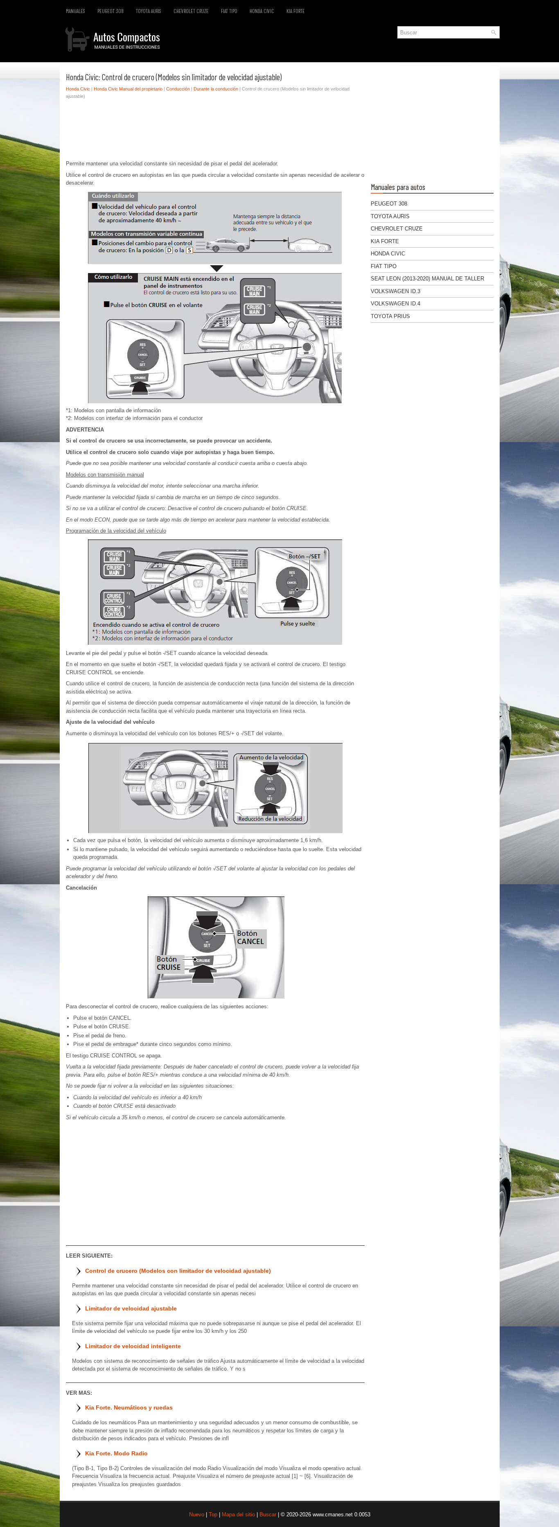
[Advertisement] (215, 131)
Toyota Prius (390, 316)
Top (213, 1514)
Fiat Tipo (229, 11)
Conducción (178, 88)
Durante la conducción (216, 88)
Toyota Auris (148, 11)
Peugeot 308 (110, 11)
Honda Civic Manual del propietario (128, 88)
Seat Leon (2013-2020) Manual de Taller (427, 279)
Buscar (267, 1514)
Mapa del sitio (238, 1514)
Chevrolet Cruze (191, 11)
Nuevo (196, 1514)
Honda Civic (262, 11)
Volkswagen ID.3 (395, 291)
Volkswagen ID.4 (395, 303)
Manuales (75, 11)
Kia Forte (295, 11)
